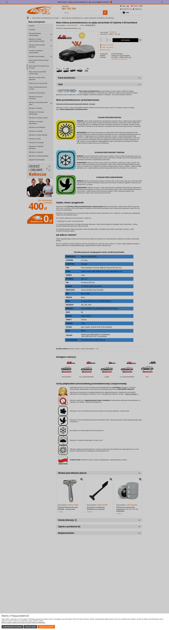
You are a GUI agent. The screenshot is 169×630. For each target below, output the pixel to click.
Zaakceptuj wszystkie (46, 627)
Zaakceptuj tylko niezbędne (12, 627)
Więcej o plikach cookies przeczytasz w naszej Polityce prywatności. (23, 622)
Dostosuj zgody (30, 627)
